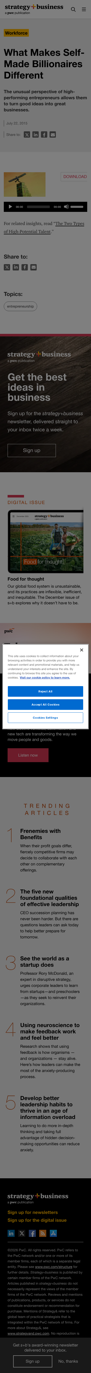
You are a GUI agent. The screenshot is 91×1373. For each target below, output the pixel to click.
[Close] (81, 649)
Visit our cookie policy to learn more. (45, 677)
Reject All (45, 691)
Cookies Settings (45, 717)
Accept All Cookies (45, 704)
